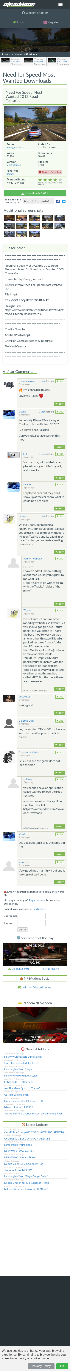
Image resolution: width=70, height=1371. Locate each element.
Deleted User (26, 720)
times (10, 174)
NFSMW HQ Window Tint (19, 1151)
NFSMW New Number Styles (21, 1075)
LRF (25, 453)
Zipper (22, 516)
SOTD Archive (51, 968)
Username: (10, 915)
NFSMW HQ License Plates (20, 1157)
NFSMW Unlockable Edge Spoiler (23, 1056)
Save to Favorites (51, 172)
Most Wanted (14, 165)
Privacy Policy (41, 1366)
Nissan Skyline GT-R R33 (18, 1107)
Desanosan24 (27, 381)
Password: (10, 923)
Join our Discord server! (36, 987)
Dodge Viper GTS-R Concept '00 (23, 1100)
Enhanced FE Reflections (18, 1081)
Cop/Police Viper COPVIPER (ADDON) (27, 1138)
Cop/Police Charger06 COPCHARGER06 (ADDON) (34, 1132)
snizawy (27, 779)
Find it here (39, 908)
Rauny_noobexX (15, 147)
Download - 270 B (37, 193)
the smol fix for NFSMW (18, 1170)
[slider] (50, 180)
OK (62, 1366)
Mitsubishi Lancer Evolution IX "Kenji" (26, 1189)
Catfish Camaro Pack (16, 1094)
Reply (60, 404)
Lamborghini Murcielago (18, 1069)
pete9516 (24, 696)
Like (60, 381)
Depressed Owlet (29, 752)
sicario (22, 411)
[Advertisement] (35, 1236)
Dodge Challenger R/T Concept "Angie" (27, 1182)
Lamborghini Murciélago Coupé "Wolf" (26, 1176)
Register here (37, 900)
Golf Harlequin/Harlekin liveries (22, 1063)
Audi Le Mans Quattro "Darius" (22, 1088)
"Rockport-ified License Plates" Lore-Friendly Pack (33, 1113)
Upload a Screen (20, 968)
